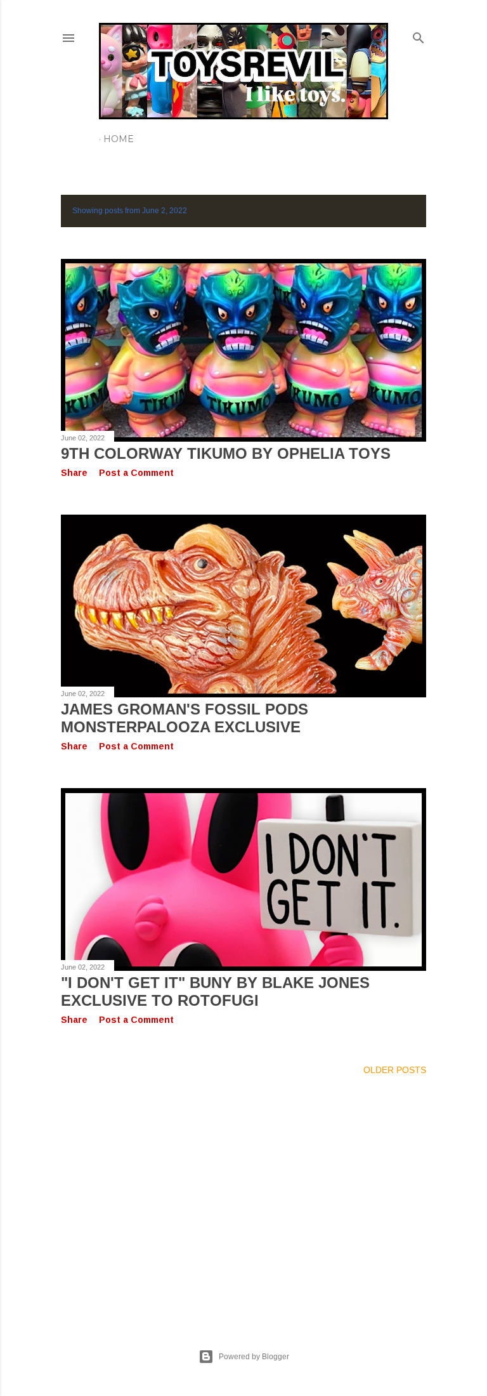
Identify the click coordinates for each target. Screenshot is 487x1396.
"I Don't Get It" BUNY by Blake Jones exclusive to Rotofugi (215, 991)
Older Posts (394, 1070)
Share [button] (74, 473)
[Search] (418, 35)
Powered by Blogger (254, 1356)
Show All (392, 211)
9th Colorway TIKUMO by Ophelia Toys (226, 453)
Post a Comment (136, 473)
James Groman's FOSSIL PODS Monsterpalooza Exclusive (184, 718)
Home (118, 139)
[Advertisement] (243, 1197)
